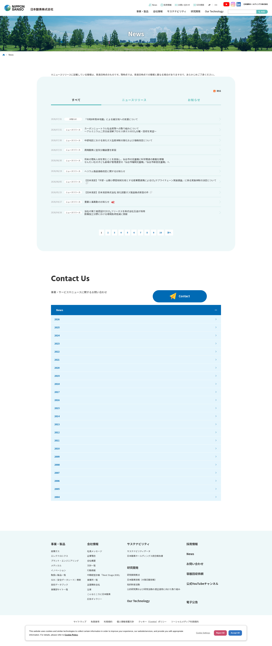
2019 (57, 375)
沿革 (89, 589)
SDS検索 (200, 5)
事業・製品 (142, 11)
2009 (57, 456)
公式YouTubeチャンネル (202, 583)
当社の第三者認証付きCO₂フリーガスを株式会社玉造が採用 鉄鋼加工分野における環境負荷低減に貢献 (114, 212)
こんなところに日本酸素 (98, 594)
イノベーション (58, 570)
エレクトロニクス (59, 556)
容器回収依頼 (194, 573)
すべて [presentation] (76, 100)
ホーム (4, 55)
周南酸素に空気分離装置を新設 (100, 150)
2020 (57, 367)
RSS (219, 91)
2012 (57, 432)
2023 (57, 343)
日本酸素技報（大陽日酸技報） (142, 579)
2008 (57, 464)
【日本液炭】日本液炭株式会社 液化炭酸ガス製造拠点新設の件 (116, 192)
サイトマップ (80, 621)
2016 (57, 400)
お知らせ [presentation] (194, 100)
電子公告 (192, 602)
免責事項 (95, 621)
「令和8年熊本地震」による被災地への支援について (111, 119)
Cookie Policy (71, 635)
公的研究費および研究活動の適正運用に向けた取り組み (153, 589)
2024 (57, 335)
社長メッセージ (94, 551)
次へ (169, 232)
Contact (184, 296)
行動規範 (91, 570)
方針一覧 (91, 565)
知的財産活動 (133, 584)
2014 (57, 416)
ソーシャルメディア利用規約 (185, 621)
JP (209, 5)
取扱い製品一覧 (58, 575)
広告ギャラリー (94, 599)
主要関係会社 (93, 584)
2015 (57, 408)
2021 (57, 359)
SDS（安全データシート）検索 (66, 580)
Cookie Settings (203, 633)
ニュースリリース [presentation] (134, 100)
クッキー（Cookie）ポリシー (152, 621)
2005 (57, 489)
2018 (57, 384)
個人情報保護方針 (125, 621)
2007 (57, 472)
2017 (57, 392)
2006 (57, 480)
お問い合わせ (184, 5)
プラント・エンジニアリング (65, 560)
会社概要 (91, 560)
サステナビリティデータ (138, 551)
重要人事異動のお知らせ (96, 201)
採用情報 (168, 5)
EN (216, 5)
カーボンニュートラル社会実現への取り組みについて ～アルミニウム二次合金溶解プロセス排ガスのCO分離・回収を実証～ (120, 130)
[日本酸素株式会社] (28, 8)
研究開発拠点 (133, 575)
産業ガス (55, 551)
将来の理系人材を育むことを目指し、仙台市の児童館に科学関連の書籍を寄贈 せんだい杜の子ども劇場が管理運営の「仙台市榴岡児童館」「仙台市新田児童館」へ (126, 160)
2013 (57, 424)
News (154, 5)
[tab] (76, 101)
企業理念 (91, 556)
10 (161, 232)
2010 (57, 448)
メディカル (56, 565)
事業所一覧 (92, 580)
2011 (57, 440)
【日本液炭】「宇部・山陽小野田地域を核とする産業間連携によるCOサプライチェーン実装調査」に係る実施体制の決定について (150, 180)
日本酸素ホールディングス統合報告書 (145, 556)
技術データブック (59, 584)
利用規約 (108, 621)
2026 (57, 319)
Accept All (235, 633)
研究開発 (195, 11)
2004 (57, 497)
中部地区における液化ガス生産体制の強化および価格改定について (118, 140)
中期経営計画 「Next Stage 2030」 (104, 575)
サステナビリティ (176, 11)
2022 (57, 351)
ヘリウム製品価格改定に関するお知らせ (104, 171)
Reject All (220, 633)
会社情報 (158, 11)
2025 (57, 327)
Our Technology (214, 11)
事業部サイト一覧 (59, 589)
